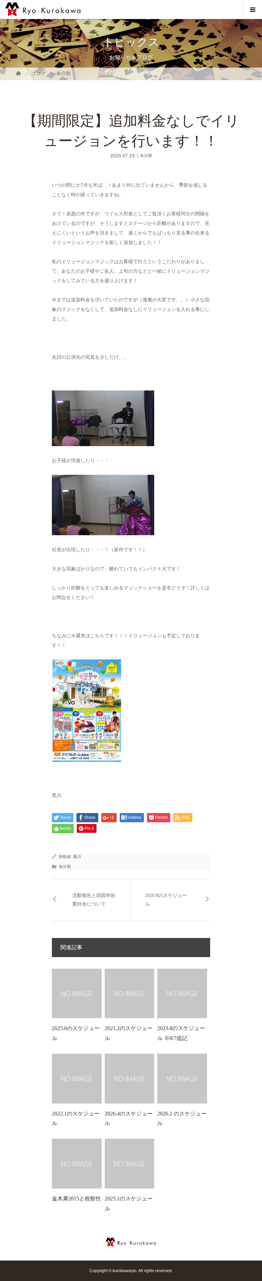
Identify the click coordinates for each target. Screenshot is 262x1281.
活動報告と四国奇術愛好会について (93, 900)
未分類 (146, 155)
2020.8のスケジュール (166, 900)
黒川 (77, 856)
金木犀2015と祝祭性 (76, 1198)
